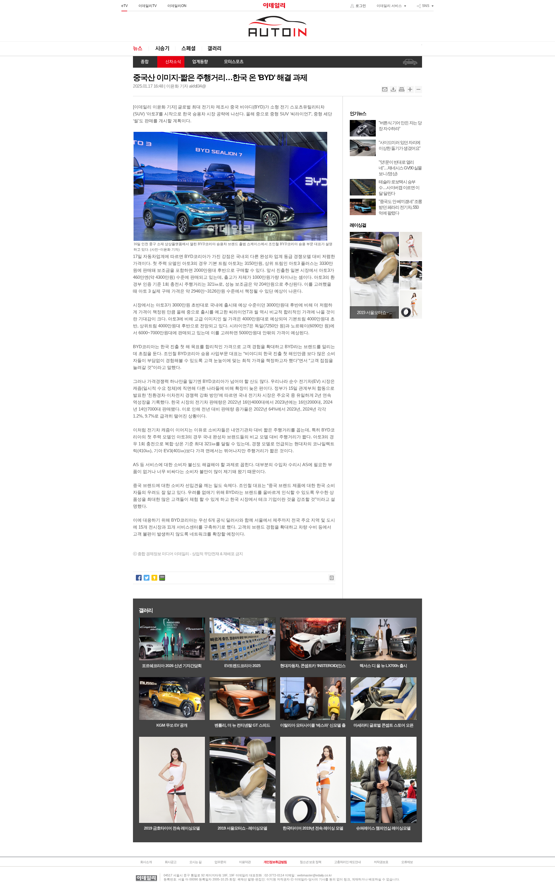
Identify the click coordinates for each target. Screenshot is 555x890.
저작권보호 (381, 862)
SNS (425, 6)
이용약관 (245, 862)
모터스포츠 (233, 62)
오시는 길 (195, 862)
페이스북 (139, 578)
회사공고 (170, 862)
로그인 (361, 6)
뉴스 (141, 49)
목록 (331, 577)
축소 (418, 89)
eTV (124, 6)
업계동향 (200, 62)
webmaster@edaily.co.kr (314, 875)
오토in (277, 26)
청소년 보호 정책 (310, 862)
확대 (410, 89)
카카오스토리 (154, 578)
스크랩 (393, 89)
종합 (145, 62)
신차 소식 (170, 62)
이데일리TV (147, 6)
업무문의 (220, 862)
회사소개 (146, 862)
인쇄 (401, 89)
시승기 (162, 49)
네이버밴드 (162, 578)
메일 (384, 89)
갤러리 (215, 49)
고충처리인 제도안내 (347, 862)
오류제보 (407, 862)
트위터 (146, 578)
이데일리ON (176, 6)
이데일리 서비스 (389, 6)
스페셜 (188, 49)
